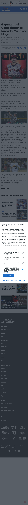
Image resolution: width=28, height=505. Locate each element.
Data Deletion (6, 280)
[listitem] (14, 250)
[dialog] (14, 252)
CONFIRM (8, 275)
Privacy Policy (22, 280)
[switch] (23, 253)
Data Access (14, 280)
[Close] (25, 225)
